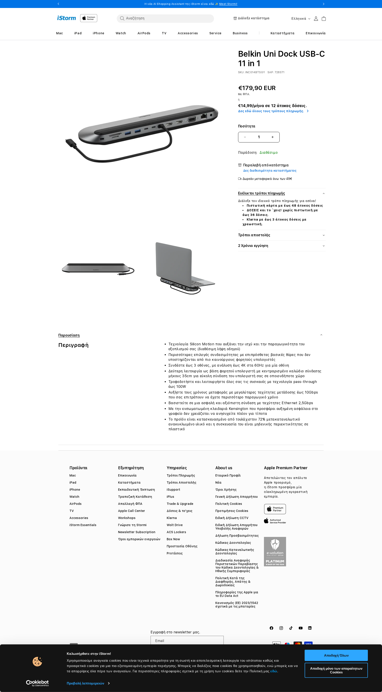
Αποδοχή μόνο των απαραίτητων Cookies (336, 670)
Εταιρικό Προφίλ (228, 475)
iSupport (173, 489)
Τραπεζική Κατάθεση (135, 496)
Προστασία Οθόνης (182, 546)
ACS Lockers (176, 532)
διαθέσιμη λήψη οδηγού (219, 349)
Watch (74, 496)
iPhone (74, 489)
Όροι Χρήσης (226, 489)
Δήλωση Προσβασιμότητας (237, 535)
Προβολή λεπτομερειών (85, 683)
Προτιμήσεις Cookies (231, 511)
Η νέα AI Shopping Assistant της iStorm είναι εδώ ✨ (191, 4)
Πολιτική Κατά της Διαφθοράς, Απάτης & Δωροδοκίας (232, 581)
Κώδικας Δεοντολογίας (233, 542)
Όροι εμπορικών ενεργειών (139, 539)
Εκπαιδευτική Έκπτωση (136, 489)
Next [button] (323, 4)
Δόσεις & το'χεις (179, 511)
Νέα (218, 482)
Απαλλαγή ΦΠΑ (130, 504)
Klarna (172, 518)
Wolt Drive (175, 525)
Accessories (78, 518)
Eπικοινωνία (127, 475)
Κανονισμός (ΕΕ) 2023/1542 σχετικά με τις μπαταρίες (236, 604)
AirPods (75, 504)
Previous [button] (58, 4)
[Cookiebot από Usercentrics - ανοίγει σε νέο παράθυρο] (37, 683)
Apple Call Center (131, 511)
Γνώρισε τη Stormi (132, 525)
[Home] (66, 18)
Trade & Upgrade (180, 504)
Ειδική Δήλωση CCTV (231, 518)
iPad (72, 482)
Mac (72, 475)
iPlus (170, 496)
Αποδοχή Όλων (336, 655)
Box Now (173, 539)
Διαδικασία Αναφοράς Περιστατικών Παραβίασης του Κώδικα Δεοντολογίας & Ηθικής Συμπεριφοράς (237, 566)
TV (71, 511)
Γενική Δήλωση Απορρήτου (236, 496)
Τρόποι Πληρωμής (181, 475)
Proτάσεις (175, 553)
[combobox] (165, 18)
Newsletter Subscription (136, 532)
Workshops (127, 518)
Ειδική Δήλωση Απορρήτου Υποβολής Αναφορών (236, 526)
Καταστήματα (129, 482)
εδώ (273, 671)
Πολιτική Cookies (228, 504)
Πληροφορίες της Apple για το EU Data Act (236, 594)
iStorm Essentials (82, 525)
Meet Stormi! (228, 4)
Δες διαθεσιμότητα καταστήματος (269, 170)
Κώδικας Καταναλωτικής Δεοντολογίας (234, 551)
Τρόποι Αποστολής (181, 482)
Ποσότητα (246, 126)
